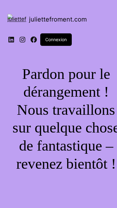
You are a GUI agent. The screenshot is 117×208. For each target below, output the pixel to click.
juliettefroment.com (58, 19)
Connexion (56, 39)
